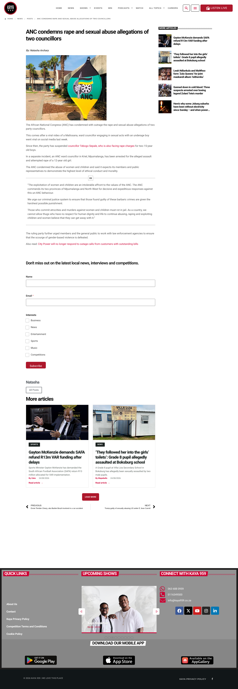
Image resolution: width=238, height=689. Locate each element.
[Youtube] (197, 611)
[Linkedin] (215, 611)
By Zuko (32, 478)
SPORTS (34, 444)
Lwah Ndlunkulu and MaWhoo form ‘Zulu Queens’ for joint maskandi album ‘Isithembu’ (189, 73)
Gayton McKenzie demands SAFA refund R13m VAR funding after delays (57, 457)
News (34, 327)
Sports (34, 340)
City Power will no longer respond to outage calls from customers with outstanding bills (88, 243)
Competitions (38, 354)
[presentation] (81, 611)
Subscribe (36, 366)
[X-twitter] (188, 611)
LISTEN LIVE (216, 8)
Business (36, 320)
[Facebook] (179, 611)
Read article (36, 483)
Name (29, 276)
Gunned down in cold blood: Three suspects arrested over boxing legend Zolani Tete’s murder (191, 90)
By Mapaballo (101, 478)
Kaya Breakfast (98, 623)
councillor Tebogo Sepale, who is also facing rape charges (100, 145)
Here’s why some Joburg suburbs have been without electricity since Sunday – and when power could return (191, 108)
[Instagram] (206, 611)
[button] (106, 637)
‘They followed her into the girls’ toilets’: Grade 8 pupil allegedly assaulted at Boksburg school (122, 457)
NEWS (100, 444)
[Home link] (10, 8)
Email (30, 295)
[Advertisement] (90, 537)
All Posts (34, 390)
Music (34, 347)
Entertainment (38, 334)
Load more (90, 497)
